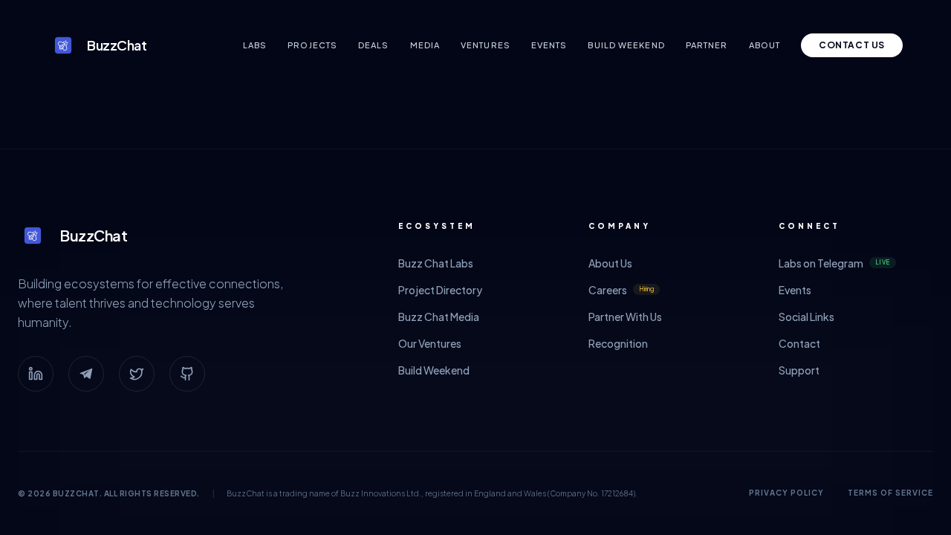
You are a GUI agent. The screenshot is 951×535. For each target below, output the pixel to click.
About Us (610, 263)
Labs (255, 45)
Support (799, 370)
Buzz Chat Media (438, 316)
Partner (707, 45)
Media (425, 45)
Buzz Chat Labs (435, 263)
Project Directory (440, 289)
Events (549, 45)
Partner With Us (625, 316)
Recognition (618, 343)
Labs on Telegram (834, 263)
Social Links (806, 316)
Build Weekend (626, 45)
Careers (621, 289)
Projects (312, 45)
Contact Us (852, 45)
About (765, 45)
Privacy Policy (786, 492)
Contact (799, 343)
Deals (373, 45)
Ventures (485, 45)
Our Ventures (429, 343)
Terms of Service (890, 492)
